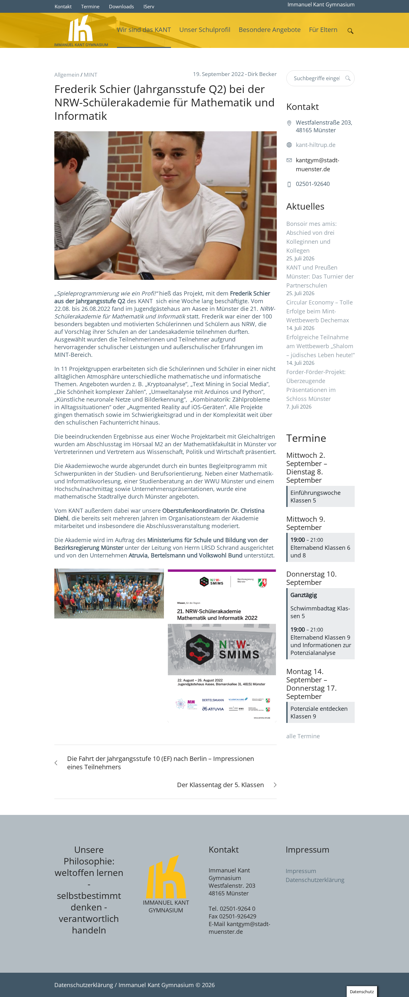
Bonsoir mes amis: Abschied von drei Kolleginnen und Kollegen (311, 237)
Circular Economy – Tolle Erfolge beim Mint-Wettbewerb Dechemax (319, 311)
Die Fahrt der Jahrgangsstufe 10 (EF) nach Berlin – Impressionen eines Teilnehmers (160, 762)
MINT (90, 74)
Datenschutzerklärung (315, 880)
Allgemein (66, 74)
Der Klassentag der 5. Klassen (220, 784)
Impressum (301, 871)
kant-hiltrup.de (316, 145)
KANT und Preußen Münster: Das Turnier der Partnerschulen (320, 276)
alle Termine (303, 736)
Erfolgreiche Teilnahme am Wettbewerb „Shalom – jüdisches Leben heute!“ (320, 346)
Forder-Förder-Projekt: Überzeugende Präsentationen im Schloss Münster (316, 385)
